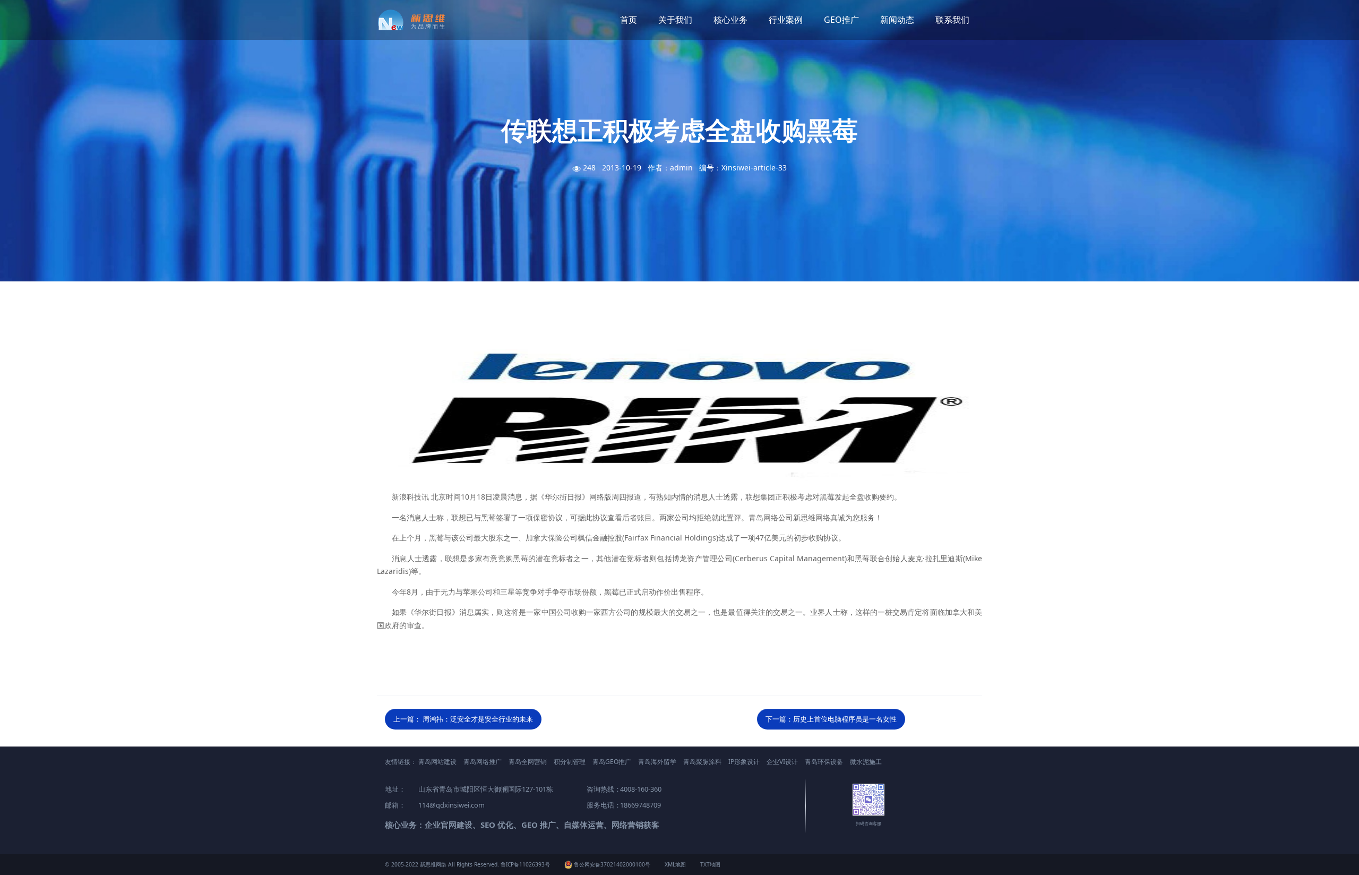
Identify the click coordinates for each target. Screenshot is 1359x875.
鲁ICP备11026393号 (525, 864)
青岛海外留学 (657, 761)
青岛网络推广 (482, 761)
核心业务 (730, 19)
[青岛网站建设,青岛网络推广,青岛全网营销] (415, 20)
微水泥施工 (866, 761)
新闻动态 (897, 19)
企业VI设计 (782, 761)
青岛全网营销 (528, 761)
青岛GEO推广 (611, 761)
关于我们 (675, 19)
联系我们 (952, 19)
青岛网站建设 (437, 761)
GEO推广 (841, 19)
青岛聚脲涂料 (702, 761)
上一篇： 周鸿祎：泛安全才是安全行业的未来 (463, 719)
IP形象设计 (744, 761)
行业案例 (786, 19)
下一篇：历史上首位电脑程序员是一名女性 (831, 719)
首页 (628, 19)
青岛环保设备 (824, 761)
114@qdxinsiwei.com (451, 805)
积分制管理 (570, 761)
